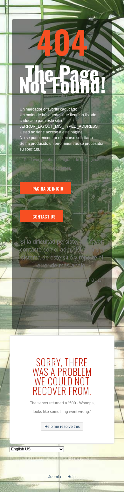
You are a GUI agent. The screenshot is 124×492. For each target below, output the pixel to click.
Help (71, 477)
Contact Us (43, 216)
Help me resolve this (62, 426)
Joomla (54, 477)
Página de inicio (47, 188)
